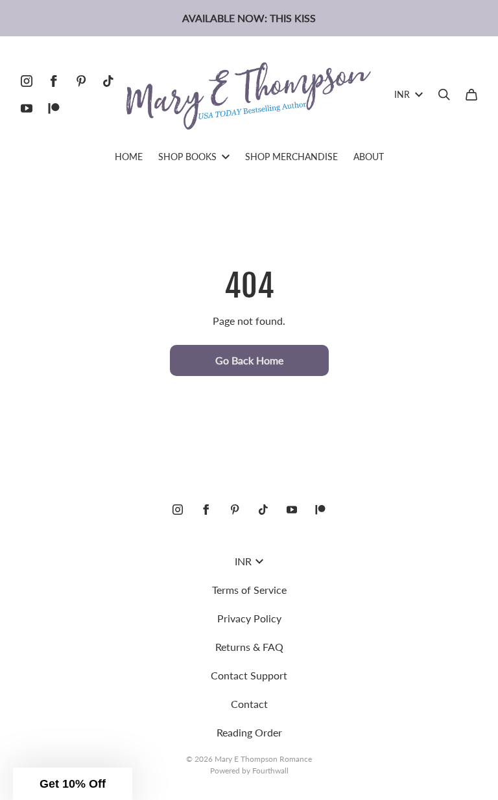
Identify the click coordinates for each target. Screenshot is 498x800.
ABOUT (368, 156)
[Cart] (471, 94)
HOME (129, 156)
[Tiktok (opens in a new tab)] (108, 81)
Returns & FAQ (249, 647)
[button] (72, 784)
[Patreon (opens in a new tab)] (54, 108)
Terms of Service (249, 589)
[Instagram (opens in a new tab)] (26, 81)
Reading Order (249, 732)
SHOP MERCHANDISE (291, 156)
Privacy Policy (249, 618)
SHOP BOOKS (187, 156)
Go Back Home (249, 360)
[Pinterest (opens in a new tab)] (81, 81)
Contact (249, 704)
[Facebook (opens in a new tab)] (54, 81)
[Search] (444, 94)
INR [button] (402, 94)
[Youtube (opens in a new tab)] (26, 108)
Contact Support (249, 675)
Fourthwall (270, 770)
